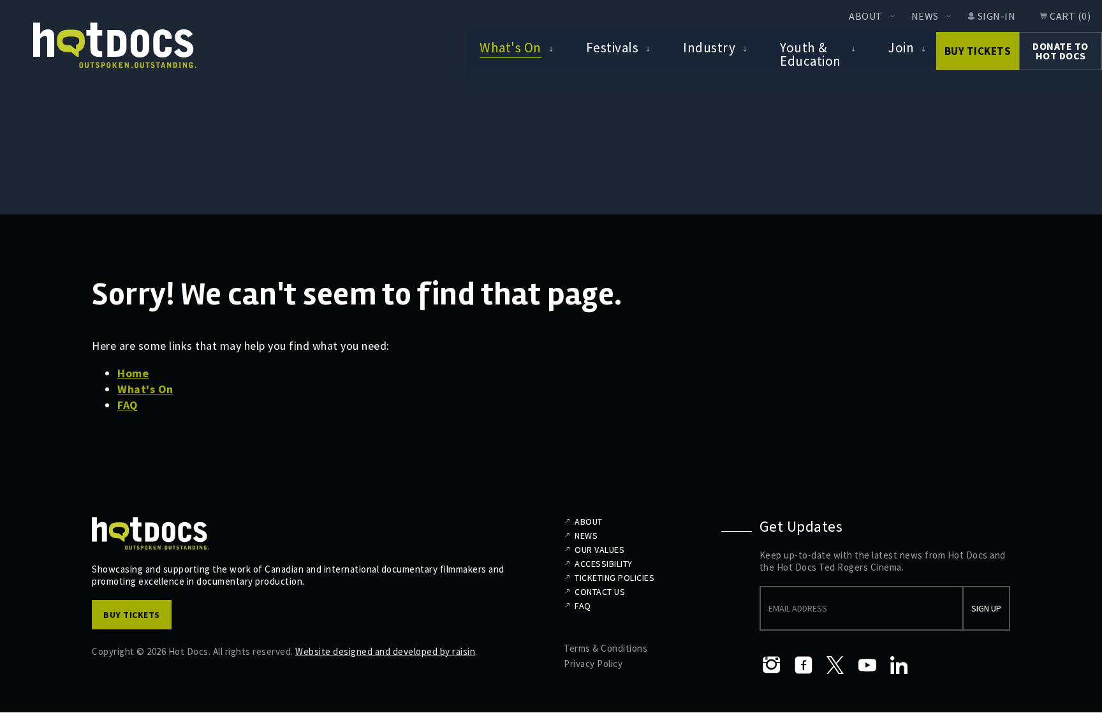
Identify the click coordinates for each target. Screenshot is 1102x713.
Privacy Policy (593, 663)
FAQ (127, 405)
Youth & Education (810, 54)
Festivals (612, 47)
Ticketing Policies (614, 577)
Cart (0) (1070, 16)
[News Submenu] (948, 16)
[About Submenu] (892, 16)
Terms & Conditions (605, 648)
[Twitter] (835, 665)
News (925, 16)
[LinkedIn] (899, 665)
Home (133, 373)
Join (901, 47)
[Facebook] (803, 665)
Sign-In (997, 16)
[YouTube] (867, 665)
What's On (510, 47)
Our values (599, 549)
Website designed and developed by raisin (385, 651)
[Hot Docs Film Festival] (115, 45)
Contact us (600, 591)
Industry (709, 47)
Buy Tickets (977, 51)
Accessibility (604, 563)
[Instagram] (772, 665)
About (866, 16)
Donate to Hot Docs (1060, 51)
